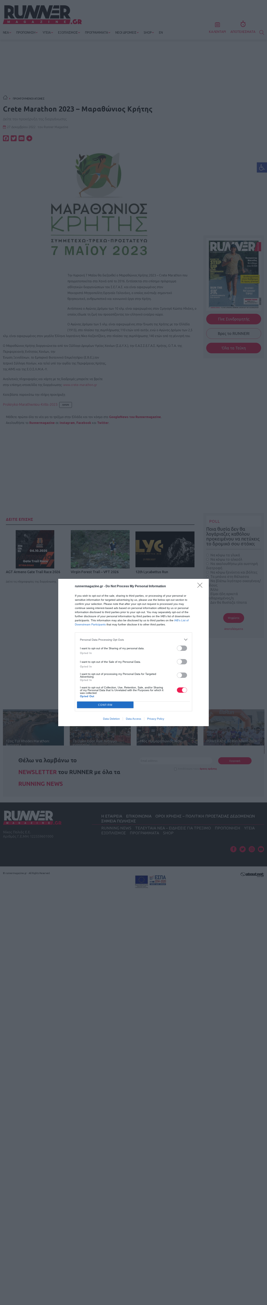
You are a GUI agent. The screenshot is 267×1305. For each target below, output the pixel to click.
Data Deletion (111, 718)
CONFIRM (105, 704)
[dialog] (133, 652)
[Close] (201, 586)
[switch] (182, 648)
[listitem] (133, 640)
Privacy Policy (155, 718)
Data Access (133, 718)
